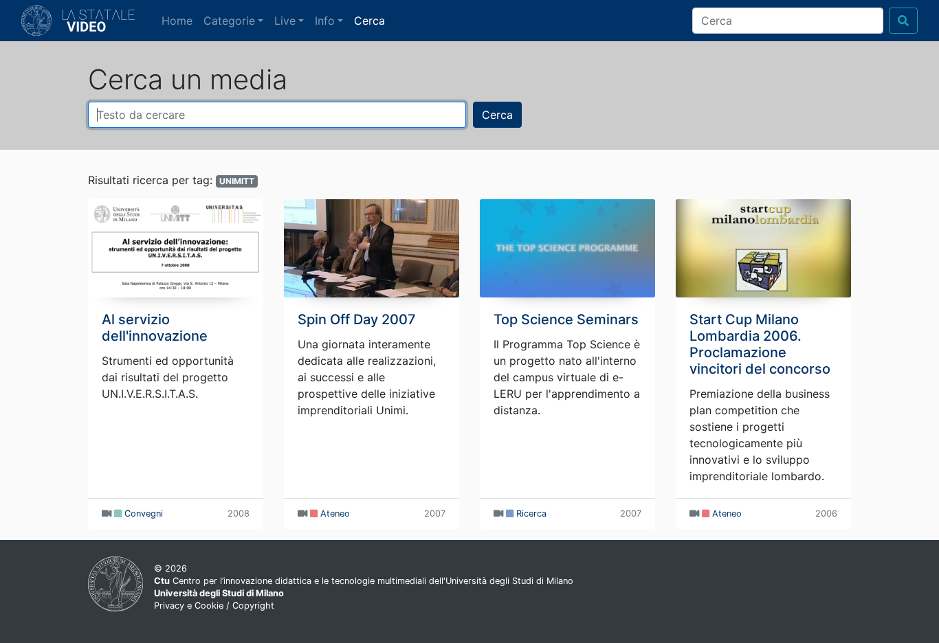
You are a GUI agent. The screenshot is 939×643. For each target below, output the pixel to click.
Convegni (143, 513)
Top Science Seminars (566, 319)
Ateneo (335, 513)
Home (180, 20)
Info (325, 20)
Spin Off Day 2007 (357, 319)
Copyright (253, 605)
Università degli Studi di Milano (219, 593)
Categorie (229, 20)
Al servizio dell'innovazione (155, 327)
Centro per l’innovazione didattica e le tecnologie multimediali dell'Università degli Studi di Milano (363, 581)
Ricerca (531, 513)
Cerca (369, 20)
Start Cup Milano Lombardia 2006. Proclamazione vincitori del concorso (759, 344)
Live (285, 20)
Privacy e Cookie (188, 605)
